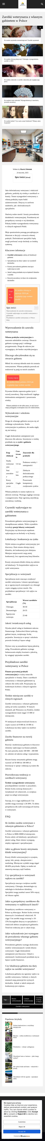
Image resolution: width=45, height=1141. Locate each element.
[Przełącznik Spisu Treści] (35, 308)
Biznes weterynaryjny (16, 1000)
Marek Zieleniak (26, 169)
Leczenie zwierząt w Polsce (39, 1000)
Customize (21, 1122)
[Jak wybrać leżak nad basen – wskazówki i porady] (8, 1067)
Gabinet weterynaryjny (28, 1000)
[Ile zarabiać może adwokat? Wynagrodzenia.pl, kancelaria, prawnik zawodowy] (22, 91)
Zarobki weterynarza (22, 1006)
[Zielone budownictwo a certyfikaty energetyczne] (8, 1026)
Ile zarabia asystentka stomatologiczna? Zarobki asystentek (21, 40)
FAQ (7, 320)
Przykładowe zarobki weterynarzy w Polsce (20, 318)
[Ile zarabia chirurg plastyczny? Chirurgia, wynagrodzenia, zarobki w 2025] (22, 50)
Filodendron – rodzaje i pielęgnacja (23, 1047)
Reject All (22, 1127)
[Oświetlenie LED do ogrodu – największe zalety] (8, 1078)
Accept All (21, 1131)
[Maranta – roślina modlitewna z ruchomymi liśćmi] (8, 1037)
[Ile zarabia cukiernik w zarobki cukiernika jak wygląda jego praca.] (22, 71)
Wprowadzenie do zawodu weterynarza (19, 311)
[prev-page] (5, 27)
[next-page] (40, 27)
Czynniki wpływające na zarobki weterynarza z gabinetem (21, 314)
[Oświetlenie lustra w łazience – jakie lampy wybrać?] (8, 1057)
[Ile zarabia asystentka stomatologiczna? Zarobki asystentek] (21, 31)
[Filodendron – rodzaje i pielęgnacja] (8, 1047)
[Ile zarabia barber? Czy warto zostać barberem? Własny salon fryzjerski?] (22, 112)
